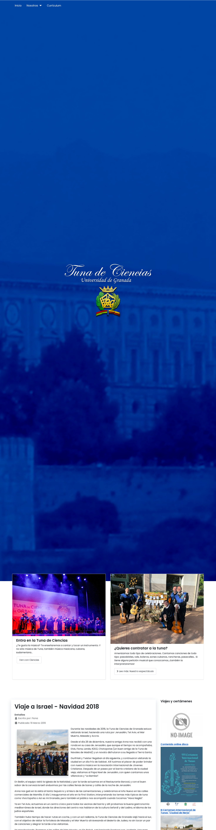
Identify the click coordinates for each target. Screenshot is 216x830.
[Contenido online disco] (182, 724)
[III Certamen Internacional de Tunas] (182, 776)
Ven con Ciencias (29, 660)
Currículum (54, 5)
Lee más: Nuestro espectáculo (136, 671)
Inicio (18, 5)
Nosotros (32, 5)
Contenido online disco (174, 744)
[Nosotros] (40, 5)
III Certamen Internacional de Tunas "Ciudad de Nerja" (178, 811)
